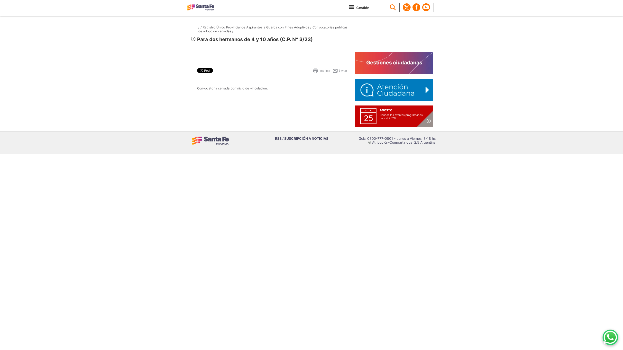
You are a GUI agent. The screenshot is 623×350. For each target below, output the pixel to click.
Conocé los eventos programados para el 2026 (401, 116)
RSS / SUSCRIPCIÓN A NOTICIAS (301, 138)
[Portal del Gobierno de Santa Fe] (200, 7)
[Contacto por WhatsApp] (610, 337)
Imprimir (324, 70)
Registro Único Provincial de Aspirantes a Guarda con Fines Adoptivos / (257, 27)
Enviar (342, 70)
